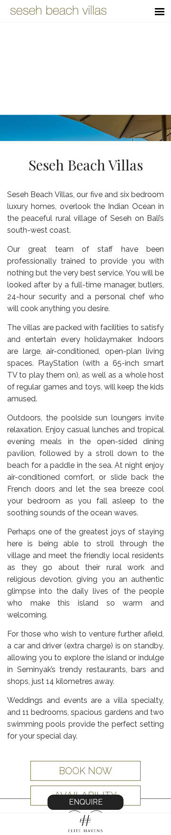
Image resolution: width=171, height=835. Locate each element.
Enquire (86, 802)
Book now (85, 771)
